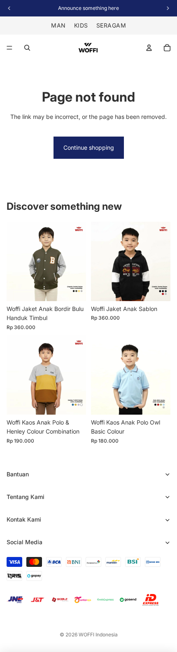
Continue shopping (88, 147)
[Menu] (9, 47)
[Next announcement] (168, 8)
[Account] (149, 48)
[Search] (27, 48)
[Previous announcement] (9, 8)
